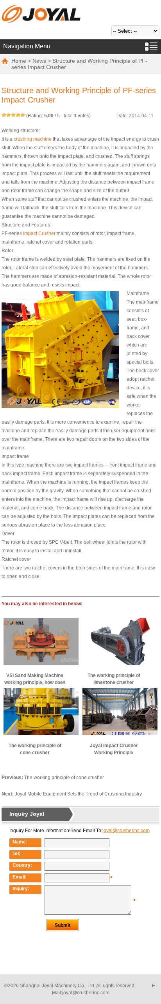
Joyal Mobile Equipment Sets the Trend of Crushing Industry (78, 794)
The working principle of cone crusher (35, 749)
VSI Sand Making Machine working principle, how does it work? (35, 679)
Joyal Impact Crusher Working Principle (114, 749)
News (39, 61)
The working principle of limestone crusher (114, 679)
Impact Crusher (39, 233)
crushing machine (33, 139)
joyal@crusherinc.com (85, 992)
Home (18, 61)
